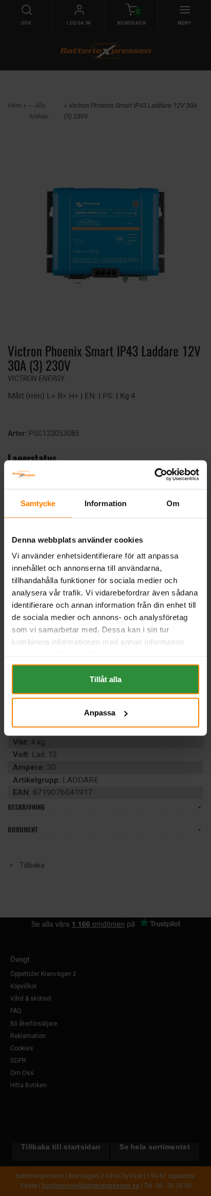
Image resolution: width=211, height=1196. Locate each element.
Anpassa (99, 712)
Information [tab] (105, 503)
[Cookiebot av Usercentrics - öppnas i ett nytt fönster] (154, 475)
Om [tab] (172, 503)
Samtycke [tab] (38, 503)
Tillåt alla (105, 678)
